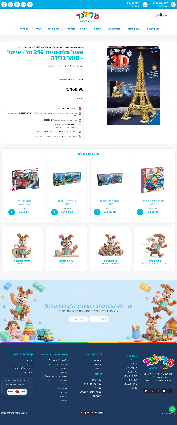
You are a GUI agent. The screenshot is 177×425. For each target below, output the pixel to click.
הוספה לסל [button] (140, 212)
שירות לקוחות (133, 3)
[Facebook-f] (30, 4)
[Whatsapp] (10, 4)
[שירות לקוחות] (145, 4)
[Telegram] (4, 4)
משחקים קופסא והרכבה (54, 354)
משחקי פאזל (58, 47)
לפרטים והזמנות (161, 3)
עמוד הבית (80, 47)
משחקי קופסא (70, 47)
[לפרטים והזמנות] (173, 4)
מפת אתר (161, 413)
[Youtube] (23, 4)
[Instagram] (17, 4)
